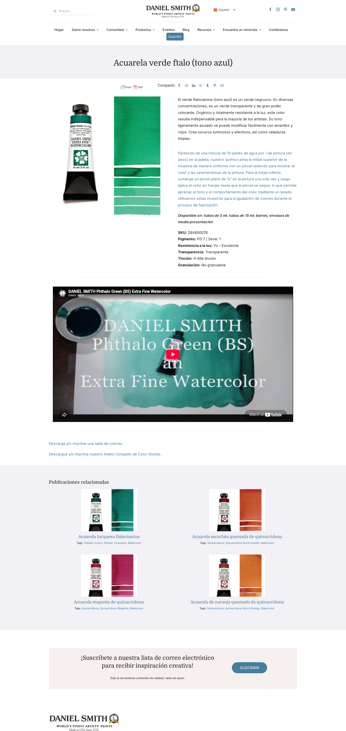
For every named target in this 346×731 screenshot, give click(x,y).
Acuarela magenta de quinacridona (109, 602)
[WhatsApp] (200, 85)
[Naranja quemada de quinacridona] (237, 556)
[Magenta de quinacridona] (109, 556)
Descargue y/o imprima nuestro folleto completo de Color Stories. (105, 454)
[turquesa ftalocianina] (109, 491)
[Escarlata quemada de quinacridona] (237, 491)
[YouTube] (293, 9)
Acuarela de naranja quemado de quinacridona (237, 602)
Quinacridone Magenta (114, 608)
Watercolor (134, 542)
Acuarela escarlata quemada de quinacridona (237, 536)
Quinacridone (215, 542)
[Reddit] (186, 85)
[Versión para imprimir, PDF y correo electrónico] (131, 87)
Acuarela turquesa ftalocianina (109, 536)
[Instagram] (278, 9)
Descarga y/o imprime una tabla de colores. (86, 443)
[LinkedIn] (193, 85)
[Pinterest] (285, 9)
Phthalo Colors (93, 542)
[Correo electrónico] (222, 85)
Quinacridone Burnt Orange (242, 608)
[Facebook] (270, 9)
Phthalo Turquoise (115, 542)
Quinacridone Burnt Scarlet (242, 542)
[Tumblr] (207, 85)
